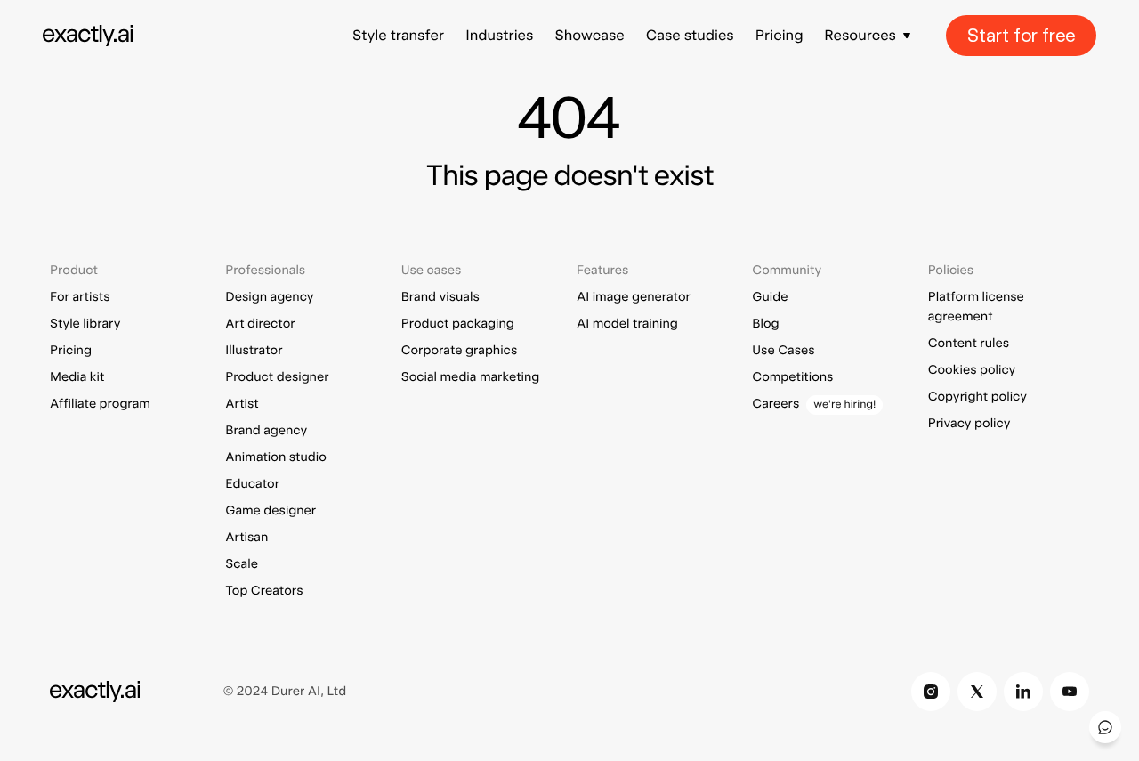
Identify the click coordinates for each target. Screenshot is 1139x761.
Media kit (77, 377)
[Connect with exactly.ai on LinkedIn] (1023, 691)
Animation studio (275, 457)
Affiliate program (100, 404)
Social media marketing (470, 377)
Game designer (270, 511)
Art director (260, 324)
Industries (499, 35)
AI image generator (634, 297)
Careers (775, 404)
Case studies (690, 35)
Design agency (269, 297)
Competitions (792, 377)
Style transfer (398, 35)
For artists (80, 297)
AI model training (627, 324)
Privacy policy (969, 424)
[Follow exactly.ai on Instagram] (930, 691)
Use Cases (783, 351)
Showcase (589, 35)
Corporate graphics (459, 351)
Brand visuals (440, 297)
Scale (241, 564)
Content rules (968, 343)
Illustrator (253, 351)
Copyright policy (977, 397)
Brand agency (266, 431)
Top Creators (264, 591)
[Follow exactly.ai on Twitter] (977, 691)
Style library (85, 324)
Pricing (779, 35)
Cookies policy (972, 370)
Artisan (246, 537)
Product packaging (457, 324)
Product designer (276, 377)
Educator (252, 484)
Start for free (1021, 35)
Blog (765, 324)
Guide (770, 297)
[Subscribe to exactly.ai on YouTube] (1069, 691)
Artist (241, 404)
